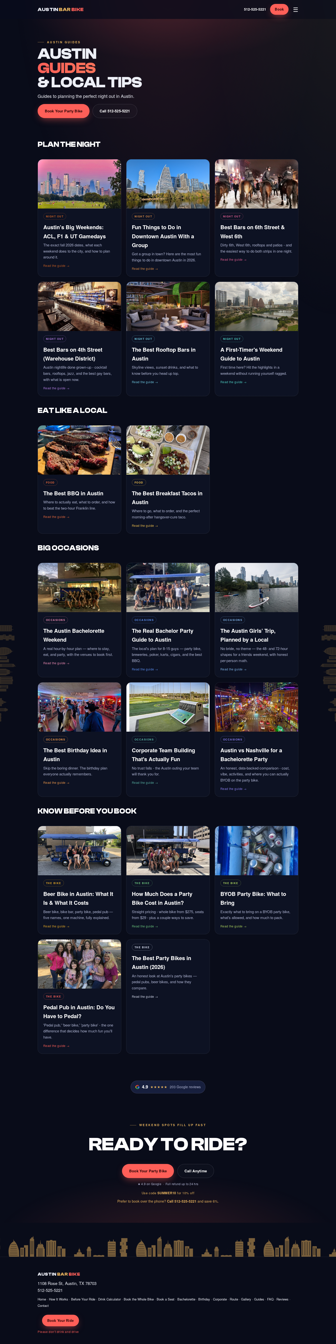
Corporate (220, 1299)
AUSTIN (61, 9)
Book (279, 9)
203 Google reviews (171, 1087)
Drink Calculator (109, 1299)
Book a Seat (165, 1299)
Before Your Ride (83, 1299)
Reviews (282, 1299)
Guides (259, 1299)
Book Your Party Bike (63, 111)
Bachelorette (186, 1299)
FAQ (270, 1299)
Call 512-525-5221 (115, 111)
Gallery (246, 1299)
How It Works (58, 1299)
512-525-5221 (255, 9)
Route (234, 1299)
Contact (43, 1305)
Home (42, 1299)
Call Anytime (195, 1171)
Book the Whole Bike (139, 1299)
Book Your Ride (60, 1320)
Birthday (204, 1299)
